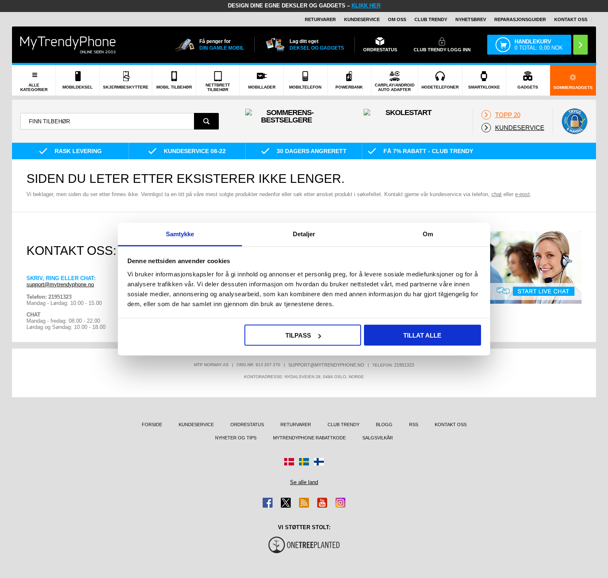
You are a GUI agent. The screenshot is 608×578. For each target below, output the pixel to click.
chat (496, 194)
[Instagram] (340, 503)
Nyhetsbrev (470, 19)
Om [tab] (428, 233)
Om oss (397, 19)
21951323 (404, 364)
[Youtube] (322, 503)
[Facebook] (268, 503)
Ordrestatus (247, 424)
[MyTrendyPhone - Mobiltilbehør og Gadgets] (67, 44)
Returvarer (320, 19)
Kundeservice (362, 19)
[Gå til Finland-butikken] (319, 462)
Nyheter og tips (235, 437)
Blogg (384, 424)
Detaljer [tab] (304, 233)
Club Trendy (430, 19)
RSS (413, 424)
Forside (152, 424)
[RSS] (304, 503)
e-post (522, 194)
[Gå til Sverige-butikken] (304, 462)
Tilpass (298, 335)
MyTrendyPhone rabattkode (309, 437)
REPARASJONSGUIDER (520, 19)
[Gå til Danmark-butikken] (289, 462)
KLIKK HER (366, 5)
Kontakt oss (570, 19)
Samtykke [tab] (180, 233)
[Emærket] (574, 121)
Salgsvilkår (377, 437)
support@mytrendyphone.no (60, 284)
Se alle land (304, 482)
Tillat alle (422, 335)
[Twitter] (286, 503)
